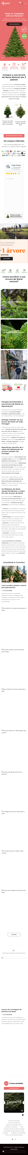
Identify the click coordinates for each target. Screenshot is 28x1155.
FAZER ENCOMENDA (14, 24)
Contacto (5, 1133)
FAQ (22, 1127)
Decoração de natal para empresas (14, 1131)
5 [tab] (18, 222)
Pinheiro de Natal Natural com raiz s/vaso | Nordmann (7, 122)
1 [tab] (9, 222)
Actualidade (7, 590)
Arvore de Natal (8, 422)
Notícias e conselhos (11, 1127)
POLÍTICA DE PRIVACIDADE (14, 1135)
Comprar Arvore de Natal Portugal (14, 1129)
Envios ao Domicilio (14, 1123)
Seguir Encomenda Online (14, 1125)
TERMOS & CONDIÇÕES (18, 1133)
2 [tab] (11, 222)
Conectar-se (22, 3)
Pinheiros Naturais (14, 1121)
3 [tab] (14, 222)
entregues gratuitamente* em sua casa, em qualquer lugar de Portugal (14, 96)
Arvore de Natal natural (14, 280)
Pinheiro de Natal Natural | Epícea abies (20, 123)
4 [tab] (16, 222)
